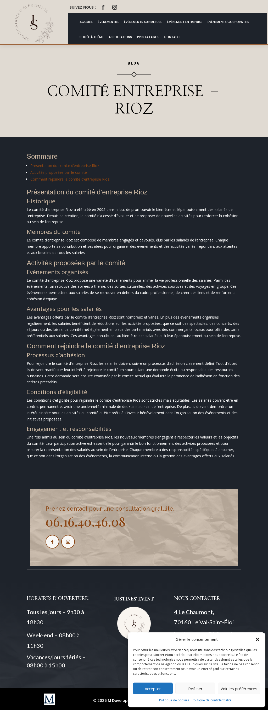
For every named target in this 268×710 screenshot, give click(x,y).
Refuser (195, 688)
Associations (120, 37)
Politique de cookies (174, 700)
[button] (257, 639)
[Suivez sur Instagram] (114, 7)
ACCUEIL (86, 22)
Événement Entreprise (184, 22)
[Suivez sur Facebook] (103, 7)
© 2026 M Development (115, 700)
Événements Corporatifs (228, 22)
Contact (172, 37)
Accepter (153, 688)
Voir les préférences (239, 688)
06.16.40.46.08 (86, 521)
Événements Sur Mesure (143, 22)
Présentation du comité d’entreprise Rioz (64, 165)
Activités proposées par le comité (58, 172)
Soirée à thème (91, 37)
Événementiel (108, 22)
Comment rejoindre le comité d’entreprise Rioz (69, 179)
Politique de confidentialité (212, 700)
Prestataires (148, 37)
